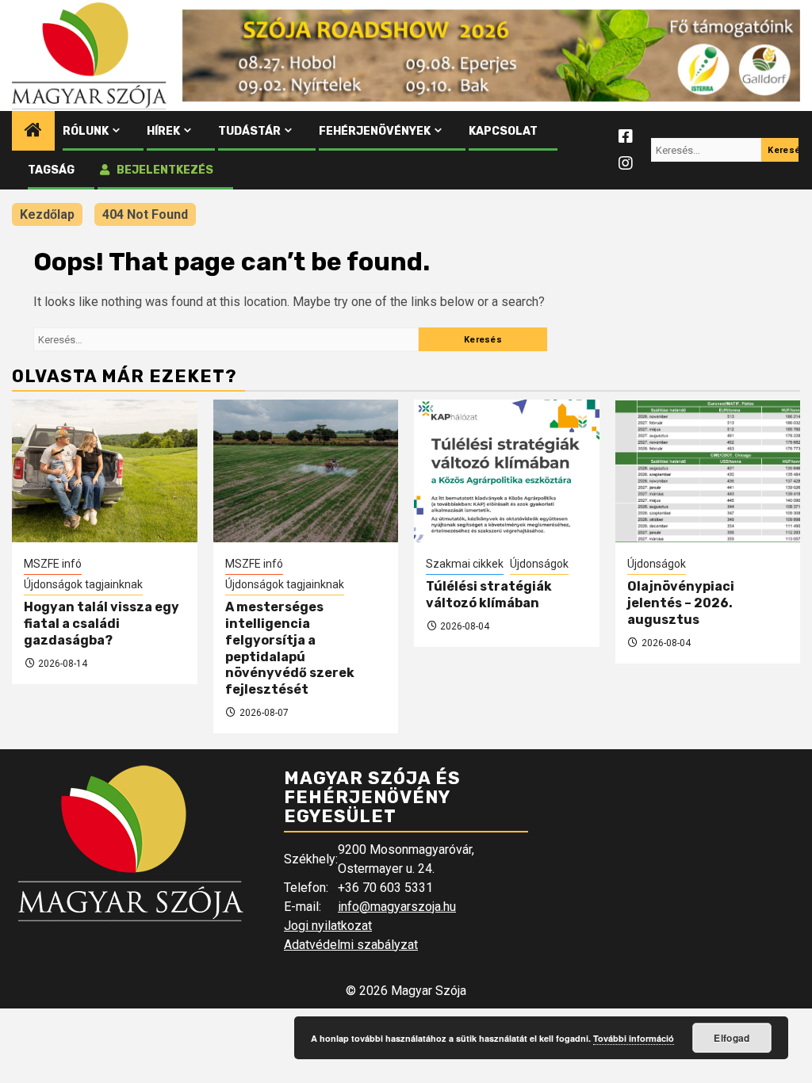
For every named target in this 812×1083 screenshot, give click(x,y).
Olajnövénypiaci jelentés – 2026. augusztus (680, 603)
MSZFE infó (53, 563)
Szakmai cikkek (465, 563)
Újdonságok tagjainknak (83, 584)
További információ (633, 1038)
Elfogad (731, 1038)
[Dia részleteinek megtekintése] (491, 56)
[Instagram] (626, 163)
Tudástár (249, 131)
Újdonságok (539, 563)
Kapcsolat (503, 131)
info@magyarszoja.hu (397, 906)
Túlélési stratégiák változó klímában (489, 594)
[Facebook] (626, 136)
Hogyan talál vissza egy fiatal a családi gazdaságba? (101, 623)
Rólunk (86, 131)
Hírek (163, 131)
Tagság (51, 170)
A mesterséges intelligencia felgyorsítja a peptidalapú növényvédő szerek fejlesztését (289, 648)
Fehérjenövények (375, 131)
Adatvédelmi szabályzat (351, 944)
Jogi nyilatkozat (328, 925)
